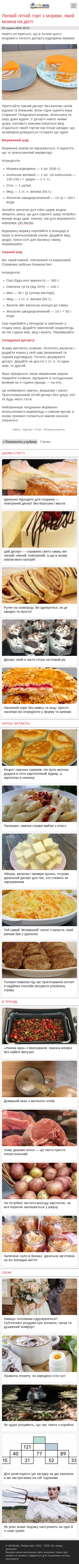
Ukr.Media (25, 223)
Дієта (18, 429)
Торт (39, 429)
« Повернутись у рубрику (20, 441)
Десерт (28, 429)
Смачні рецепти (55, 429)
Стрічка (45, 441)
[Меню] (73, 6)
